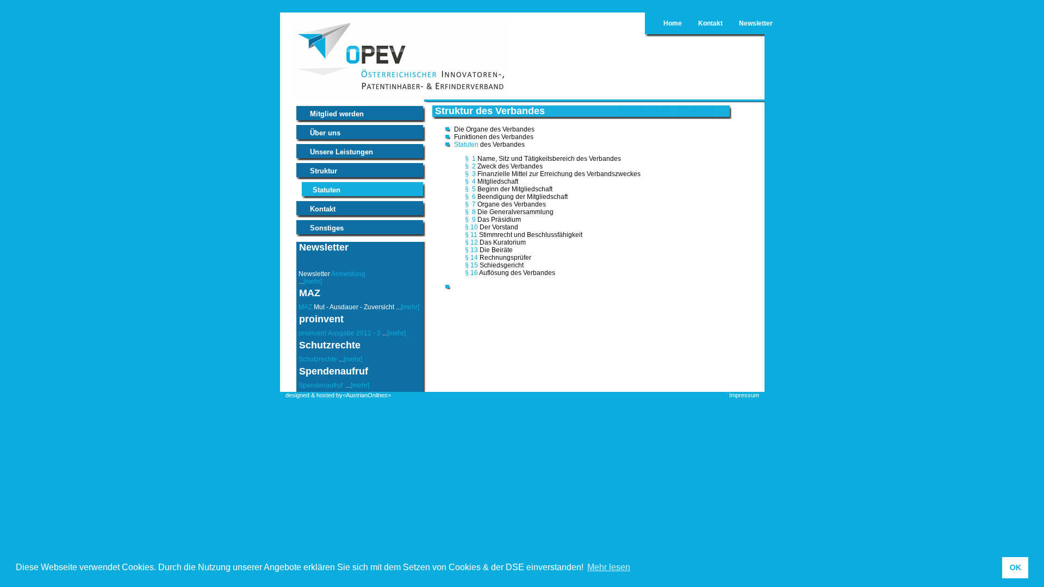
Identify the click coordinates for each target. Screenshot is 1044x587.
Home (672, 23)
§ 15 (471, 265)
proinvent (312, 333)
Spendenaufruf (321, 385)
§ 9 (470, 219)
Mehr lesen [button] (608, 567)
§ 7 (470, 204)
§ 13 (471, 250)
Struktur (323, 171)
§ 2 (470, 166)
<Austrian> (367, 395)
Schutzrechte (318, 359)
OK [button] (1015, 567)
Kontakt (710, 23)
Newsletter (756, 23)
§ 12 (471, 242)
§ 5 (470, 189)
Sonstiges (327, 228)
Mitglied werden (337, 114)
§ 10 (471, 227)
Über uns (325, 133)
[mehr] (312, 281)
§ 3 (470, 174)
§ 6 (470, 197)
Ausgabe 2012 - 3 (354, 333)
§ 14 (471, 257)
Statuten (326, 190)
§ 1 (470, 159)
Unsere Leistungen (341, 152)
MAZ (305, 307)
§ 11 (471, 235)
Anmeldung (348, 274)
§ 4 (470, 181)
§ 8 (470, 212)
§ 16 (471, 273)
